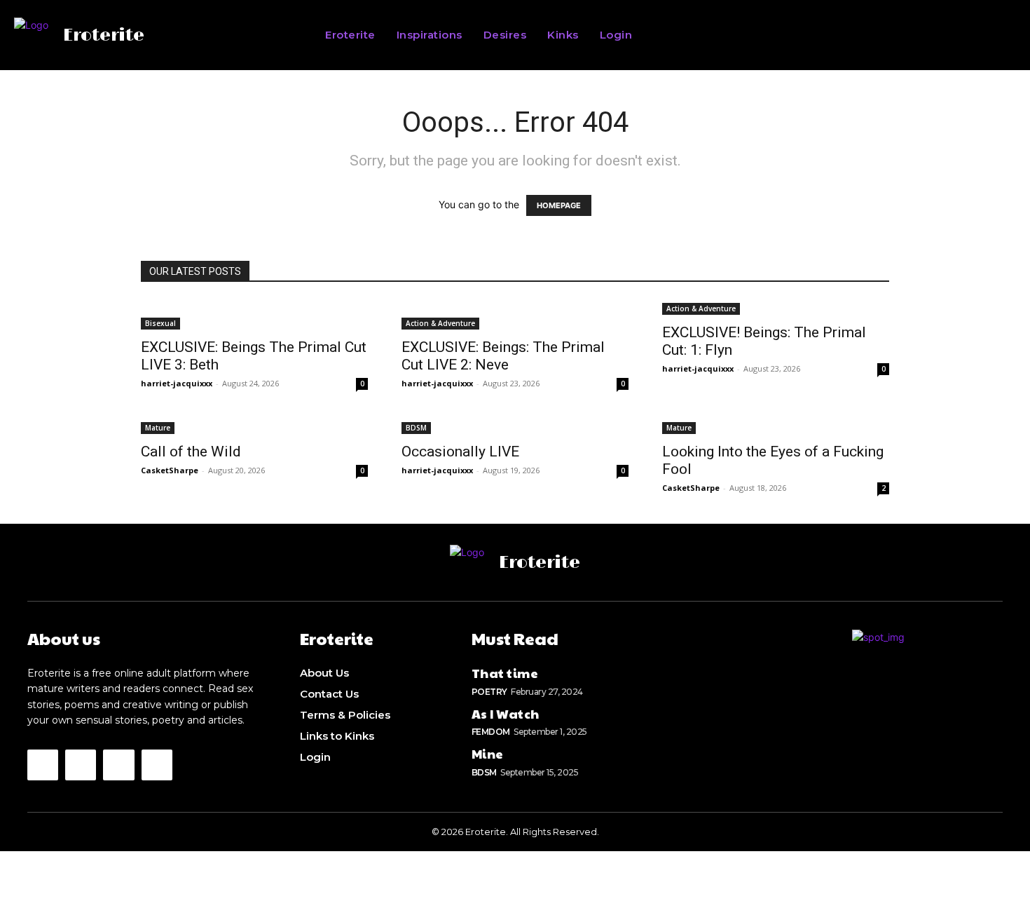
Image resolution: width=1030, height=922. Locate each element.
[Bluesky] (118, 765)
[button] (799, 35)
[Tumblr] (157, 765)
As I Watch (506, 713)
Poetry (489, 691)
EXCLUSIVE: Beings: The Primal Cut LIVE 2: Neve (503, 356)
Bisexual (160, 323)
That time (505, 673)
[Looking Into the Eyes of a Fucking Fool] (775, 426)
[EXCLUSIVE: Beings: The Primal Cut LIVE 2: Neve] (515, 315)
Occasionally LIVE (460, 451)
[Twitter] (80, 765)
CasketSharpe (169, 470)
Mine (488, 753)
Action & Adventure (440, 323)
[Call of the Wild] (254, 426)
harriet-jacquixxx (176, 383)
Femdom (491, 731)
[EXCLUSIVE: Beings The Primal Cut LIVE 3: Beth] (254, 315)
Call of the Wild (191, 451)
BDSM (416, 428)
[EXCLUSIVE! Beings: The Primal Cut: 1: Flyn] (775, 307)
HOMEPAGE (559, 205)
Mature (157, 428)
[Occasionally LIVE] (515, 426)
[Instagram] (42, 765)
